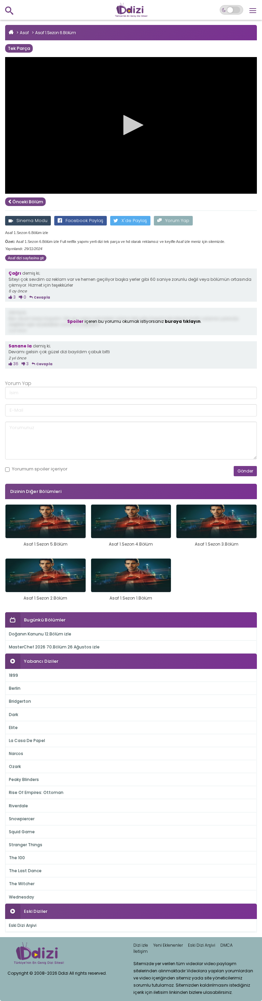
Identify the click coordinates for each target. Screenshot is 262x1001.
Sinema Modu (31, 220)
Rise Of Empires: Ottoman (36, 792)
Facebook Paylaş (84, 220)
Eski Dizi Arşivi (23, 925)
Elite (13, 727)
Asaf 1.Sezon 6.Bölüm (55, 33)
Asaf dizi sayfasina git (26, 258)
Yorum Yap (177, 220)
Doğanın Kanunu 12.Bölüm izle (40, 634)
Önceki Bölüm (27, 201)
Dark (13, 714)
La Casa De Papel (27, 740)
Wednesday (21, 897)
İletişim (140, 951)
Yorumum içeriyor (40, 469)
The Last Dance (25, 871)
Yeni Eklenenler (168, 945)
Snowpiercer (21, 819)
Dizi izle (140, 945)
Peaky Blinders (24, 779)
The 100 (17, 858)
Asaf (24, 33)
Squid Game (22, 832)
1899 (13, 675)
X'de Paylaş (134, 220)
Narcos (16, 753)
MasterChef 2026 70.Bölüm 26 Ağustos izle (54, 647)
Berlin (14, 688)
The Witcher (21, 884)
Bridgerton (20, 701)
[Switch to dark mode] (231, 10)
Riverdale (18, 806)
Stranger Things (25, 845)
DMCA (226, 945)
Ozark (15, 766)
